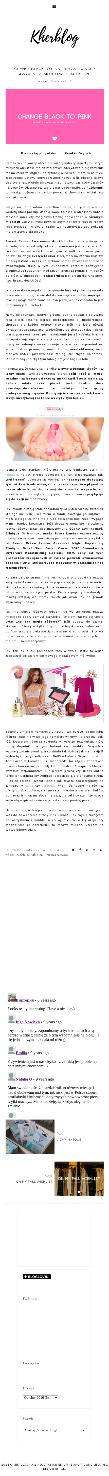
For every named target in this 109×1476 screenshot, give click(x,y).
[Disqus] (55, 923)
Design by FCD (54, 1469)
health (47, 850)
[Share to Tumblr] (94, 850)
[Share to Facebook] (80, 850)
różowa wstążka (58, 855)
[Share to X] (73, 850)
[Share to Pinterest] (87, 850)
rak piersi (38, 855)
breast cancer (31, 850)
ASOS (29, 785)
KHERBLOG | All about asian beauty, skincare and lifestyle (60, 1465)
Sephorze (48, 785)
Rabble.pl (23, 855)
